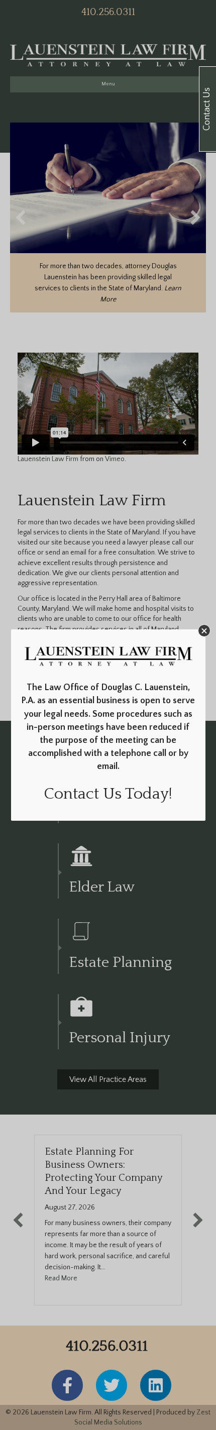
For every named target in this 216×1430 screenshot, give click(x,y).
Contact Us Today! (108, 794)
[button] (204, 630)
